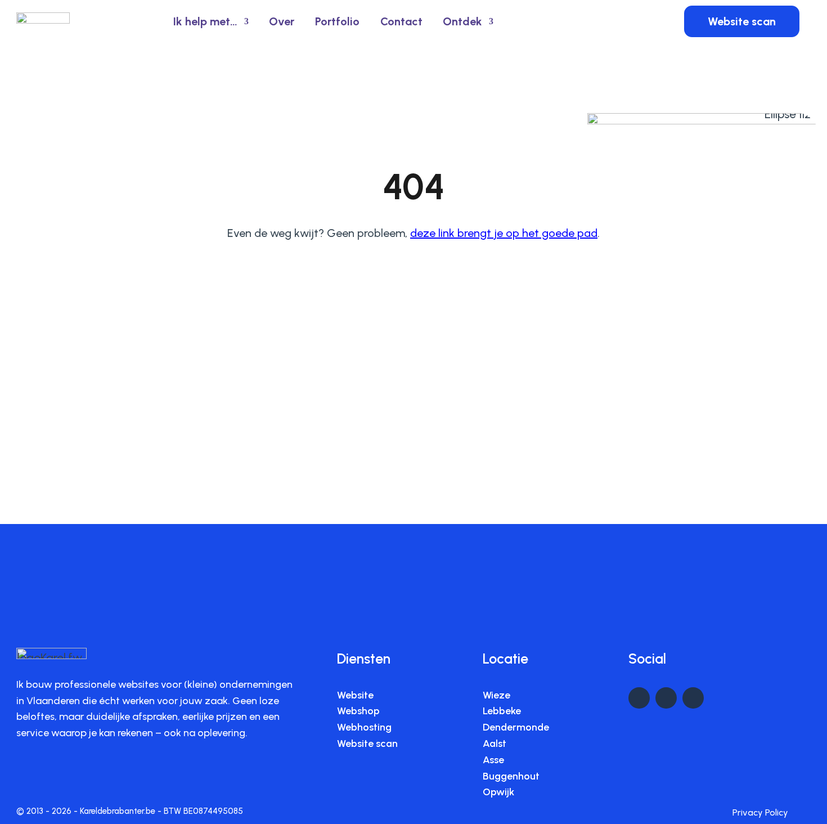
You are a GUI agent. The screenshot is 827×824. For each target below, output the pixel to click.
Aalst (494, 743)
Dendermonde (516, 727)
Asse (493, 760)
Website (355, 695)
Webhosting (364, 727)
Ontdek (462, 21)
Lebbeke (502, 711)
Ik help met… (205, 21)
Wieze (496, 695)
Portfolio (337, 21)
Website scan (742, 21)
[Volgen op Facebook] (666, 698)
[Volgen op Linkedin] (639, 698)
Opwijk (498, 792)
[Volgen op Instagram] (693, 698)
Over (281, 21)
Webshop (358, 711)
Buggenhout (511, 776)
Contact (401, 21)
